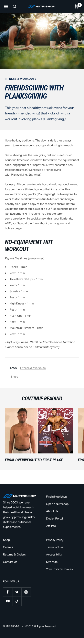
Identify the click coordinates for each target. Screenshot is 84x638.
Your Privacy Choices (59, 569)
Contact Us (10, 562)
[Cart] (77, 6)
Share (14, 376)
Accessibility (54, 554)
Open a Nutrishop (57, 504)
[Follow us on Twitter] (16, 592)
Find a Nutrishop (56, 496)
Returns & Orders (14, 554)
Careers (8, 547)
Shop (6, 540)
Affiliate (51, 526)
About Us (52, 511)
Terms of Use (54, 547)
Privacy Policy (54, 540)
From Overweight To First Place (34, 460)
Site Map (51, 562)
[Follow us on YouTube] (7, 601)
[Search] (15, 6)
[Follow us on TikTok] (16, 601)
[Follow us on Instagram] (26, 592)
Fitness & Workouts (20, 78)
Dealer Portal (54, 518)
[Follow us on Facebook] (7, 592)
